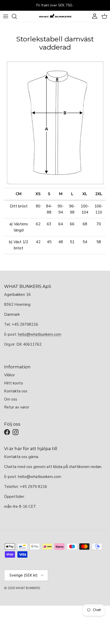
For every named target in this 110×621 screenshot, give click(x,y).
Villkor (9, 375)
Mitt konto (13, 383)
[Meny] (5, 16)
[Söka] (17, 16)
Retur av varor (16, 407)
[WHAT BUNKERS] (55, 16)
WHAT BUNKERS (28, 588)
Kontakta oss (15, 391)
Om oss (10, 399)
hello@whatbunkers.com (39, 334)
